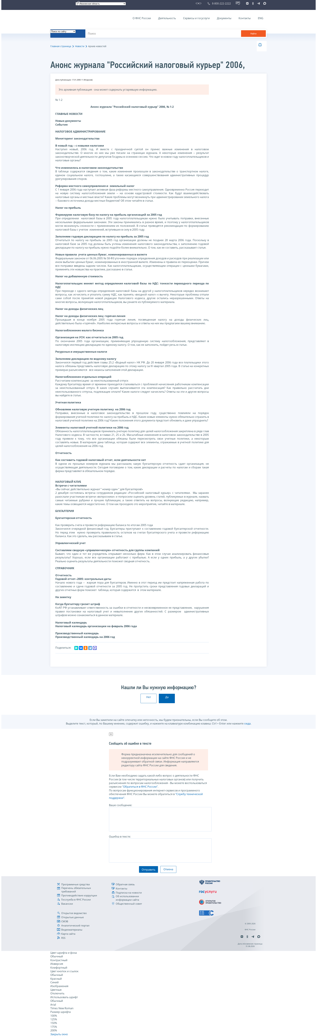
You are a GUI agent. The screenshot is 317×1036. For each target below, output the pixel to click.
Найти (253, 33)
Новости (79, 46)
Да (167, 697)
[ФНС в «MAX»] (264, 3)
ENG (260, 18)
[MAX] (95, 648)
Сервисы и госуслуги (196, 18)
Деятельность (167, 18)
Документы (224, 18)
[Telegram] (90, 648)
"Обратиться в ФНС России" (140, 786)
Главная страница (60, 46)
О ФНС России (142, 18)
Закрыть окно (59, 1034)
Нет (148, 697)
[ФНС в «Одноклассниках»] (252, 3)
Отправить (148, 869)
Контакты (245, 18)
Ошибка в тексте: (120, 836)
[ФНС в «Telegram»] (258, 3)
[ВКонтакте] (81, 648)
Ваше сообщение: (120, 805)
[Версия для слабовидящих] (199, 3)
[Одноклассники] (86, 648)
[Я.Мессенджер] (76, 648)
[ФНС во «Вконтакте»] (247, 3)
